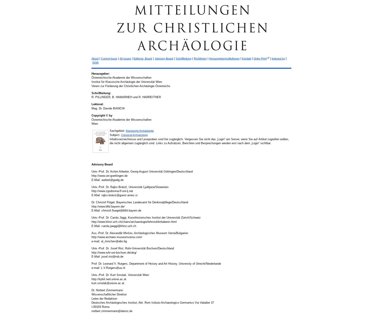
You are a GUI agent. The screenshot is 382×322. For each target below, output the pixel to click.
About (95, 58)
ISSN (95, 62)
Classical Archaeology (134, 135)
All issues (125, 58)
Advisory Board (164, 58)
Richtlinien (200, 58)
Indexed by (278, 58)
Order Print (260, 58)
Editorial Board (143, 58)
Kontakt (246, 58)
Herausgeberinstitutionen (224, 58)
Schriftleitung (183, 58)
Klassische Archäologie (140, 130)
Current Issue (109, 58)
